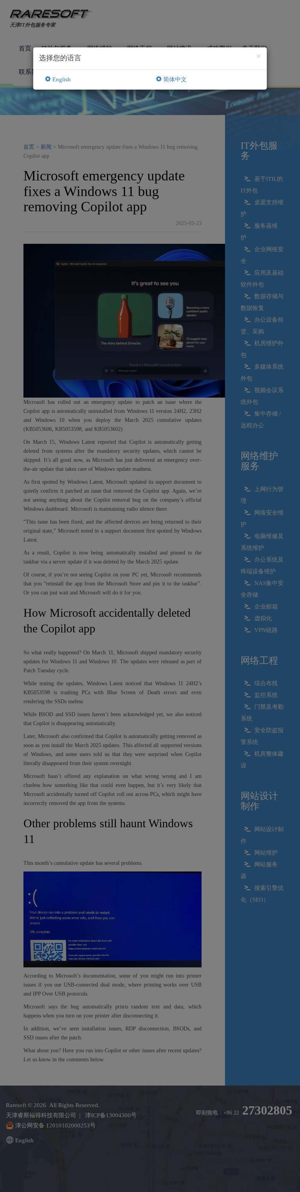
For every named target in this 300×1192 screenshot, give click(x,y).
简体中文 (174, 79)
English (61, 79)
